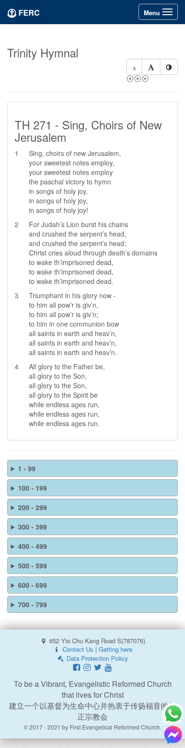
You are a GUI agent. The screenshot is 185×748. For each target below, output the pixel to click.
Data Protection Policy (96, 658)
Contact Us (78, 649)
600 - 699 (32, 585)
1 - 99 (27, 468)
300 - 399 (32, 526)
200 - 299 (32, 507)
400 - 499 (32, 546)
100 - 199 (32, 488)
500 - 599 (32, 565)
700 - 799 (32, 604)
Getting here (115, 649)
